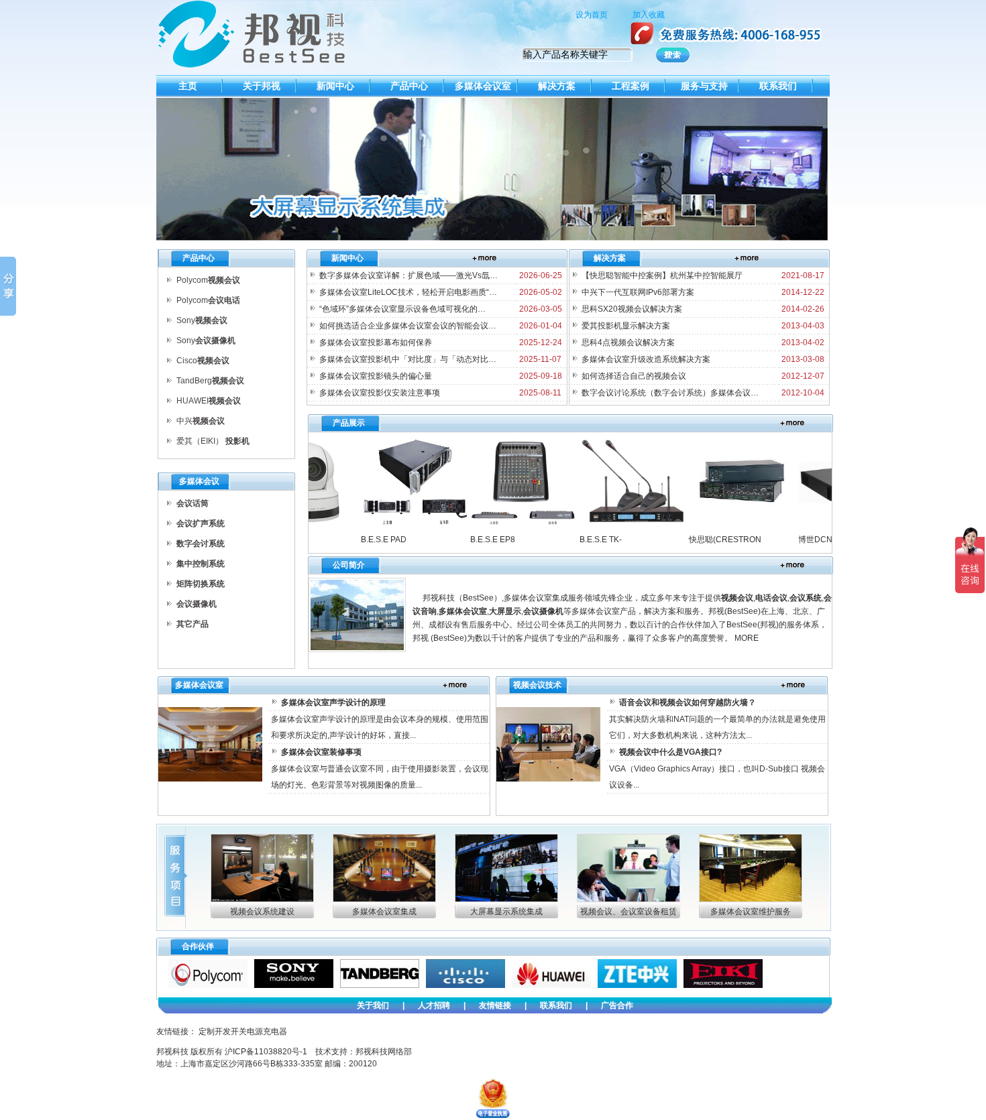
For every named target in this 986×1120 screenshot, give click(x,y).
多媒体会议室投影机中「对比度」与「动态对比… (406, 359)
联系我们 (556, 1005)
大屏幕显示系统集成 (506, 911)
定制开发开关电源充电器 (243, 1031)
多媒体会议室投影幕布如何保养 (374, 342)
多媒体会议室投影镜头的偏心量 (374, 376)
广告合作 (617, 1005)
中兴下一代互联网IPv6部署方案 (637, 292)
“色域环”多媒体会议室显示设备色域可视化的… (401, 309)
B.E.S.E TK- (579, 539)
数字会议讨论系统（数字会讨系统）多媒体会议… (669, 392)
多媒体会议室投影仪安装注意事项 (378, 392)
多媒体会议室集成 (384, 911)
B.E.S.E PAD (362, 539)
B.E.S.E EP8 (471, 539)
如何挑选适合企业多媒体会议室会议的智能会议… (406, 325)
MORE (746, 638)
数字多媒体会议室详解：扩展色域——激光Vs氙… (407, 275)
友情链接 (495, 1005)
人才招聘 (434, 1005)
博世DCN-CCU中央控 (816, 539)
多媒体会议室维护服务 (750, 911)
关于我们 (373, 1005)
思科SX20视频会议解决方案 (631, 309)
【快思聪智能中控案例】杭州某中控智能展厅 (661, 275)
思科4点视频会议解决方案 (627, 342)
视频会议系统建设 (262, 911)
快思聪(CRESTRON (703, 539)
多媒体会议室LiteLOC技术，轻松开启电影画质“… (407, 292)
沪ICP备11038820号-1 (266, 1051)
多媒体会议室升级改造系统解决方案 (645, 359)
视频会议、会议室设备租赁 (628, 911)
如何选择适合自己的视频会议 (633, 376)
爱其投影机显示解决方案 (625, 325)
